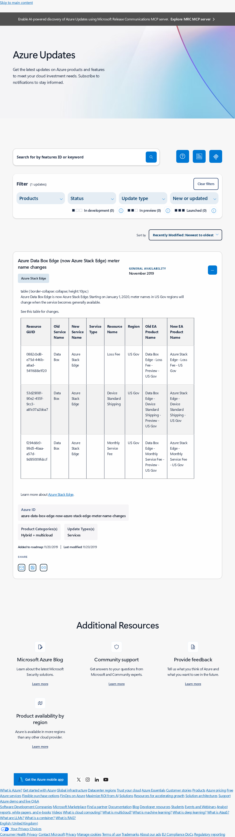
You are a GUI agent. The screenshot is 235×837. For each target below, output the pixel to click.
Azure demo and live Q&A (19, 801)
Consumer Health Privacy (19, 834)
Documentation (119, 806)
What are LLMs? (12, 817)
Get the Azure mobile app (44, 779)
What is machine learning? (152, 812)
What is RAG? (66, 817)
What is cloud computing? (82, 812)
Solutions (126, 795)
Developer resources (155, 806)
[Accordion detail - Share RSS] (32, 567)
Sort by (141, 235)
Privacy (71, 834)
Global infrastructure (72, 790)
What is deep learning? (189, 812)
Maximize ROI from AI (102, 795)
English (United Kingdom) (19, 823)
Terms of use (111, 834)
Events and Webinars (200, 806)
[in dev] (121, 210)
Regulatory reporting (209, 834)
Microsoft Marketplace (69, 806)
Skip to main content (16, 2)
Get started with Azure (39, 790)
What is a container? (40, 817)
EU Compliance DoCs (177, 834)
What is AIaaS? (218, 812)
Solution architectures (201, 795)
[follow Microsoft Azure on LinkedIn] (97, 779)
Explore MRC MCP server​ (191, 19)
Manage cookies (89, 834)
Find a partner (97, 806)
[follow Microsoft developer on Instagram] (87, 779)
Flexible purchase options (40, 795)
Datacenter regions (102, 790)
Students (177, 806)
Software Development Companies (26, 806)
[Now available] (213, 210)
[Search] (151, 157)
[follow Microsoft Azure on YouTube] (106, 779)
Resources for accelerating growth (159, 795)
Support (224, 795)
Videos (57, 812)
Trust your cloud (129, 790)
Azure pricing (216, 790)
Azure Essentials (153, 790)
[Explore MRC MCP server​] (215, 156)
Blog (135, 806)
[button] (182, 156)
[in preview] (168, 210)
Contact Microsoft (52, 834)
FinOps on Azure (72, 795)
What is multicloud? (117, 812)
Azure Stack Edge (60, 494)
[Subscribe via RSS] (199, 156)
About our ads (150, 834)
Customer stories (178, 790)
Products (198, 790)
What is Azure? (11, 790)
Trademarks (130, 834)
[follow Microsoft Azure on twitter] (78, 779)
